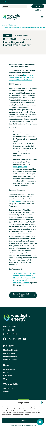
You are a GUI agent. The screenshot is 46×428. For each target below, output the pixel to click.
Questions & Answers (21, 283)
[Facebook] (4, 339)
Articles (6, 372)
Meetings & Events (10, 350)
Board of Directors (10, 353)
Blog (5, 379)
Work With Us (10, 384)
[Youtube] (24, 339)
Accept (23, 421)
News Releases (9, 369)
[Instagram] (14, 339)
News (6, 365)
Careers (6, 392)
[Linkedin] (19, 339)
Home (3, 25)
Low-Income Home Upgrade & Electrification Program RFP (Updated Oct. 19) (21, 77)
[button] (43, 403)
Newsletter (7, 376)
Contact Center (10, 326)
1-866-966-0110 (9, 330)
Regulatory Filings (10, 356)
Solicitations (12, 25)
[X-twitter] (9, 339)
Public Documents (10, 360)
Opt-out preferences (15, 425)
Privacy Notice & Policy (29, 425)
